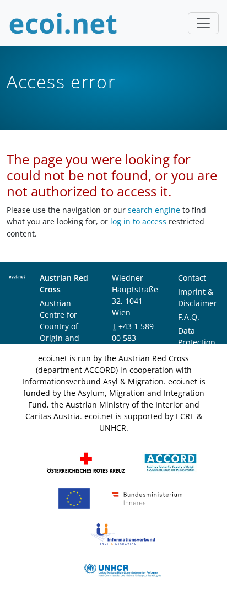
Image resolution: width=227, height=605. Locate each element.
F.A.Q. (188, 317)
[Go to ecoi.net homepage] (63, 23)
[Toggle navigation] (203, 23)
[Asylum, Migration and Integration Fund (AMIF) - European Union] (74, 497)
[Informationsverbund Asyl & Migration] (122, 533)
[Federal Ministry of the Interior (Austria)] (147, 497)
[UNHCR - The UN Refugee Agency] (122, 569)
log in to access (138, 221)
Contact (192, 277)
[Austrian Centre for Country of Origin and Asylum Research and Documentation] (170, 462)
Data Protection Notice (196, 342)
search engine (154, 210)
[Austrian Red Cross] (86, 462)
